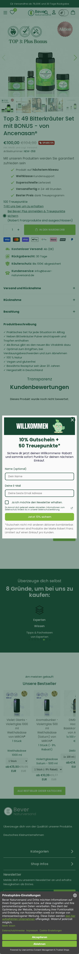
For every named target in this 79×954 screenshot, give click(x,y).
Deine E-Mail (13, 486)
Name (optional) (15, 469)
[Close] (72, 420)
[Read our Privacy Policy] (72, 508)
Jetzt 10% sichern (39, 517)
